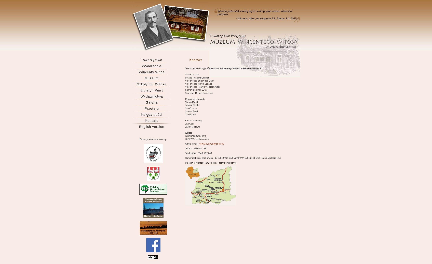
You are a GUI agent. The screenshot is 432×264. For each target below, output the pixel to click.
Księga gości (151, 114)
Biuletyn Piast (151, 90)
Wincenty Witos (152, 72)
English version (151, 127)
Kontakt (151, 120)
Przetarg (152, 108)
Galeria (152, 102)
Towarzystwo (151, 60)
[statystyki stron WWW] (153, 258)
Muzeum (152, 78)
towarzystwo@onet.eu (211, 144)
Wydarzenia (151, 66)
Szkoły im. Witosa (151, 84)
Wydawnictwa (152, 96)
